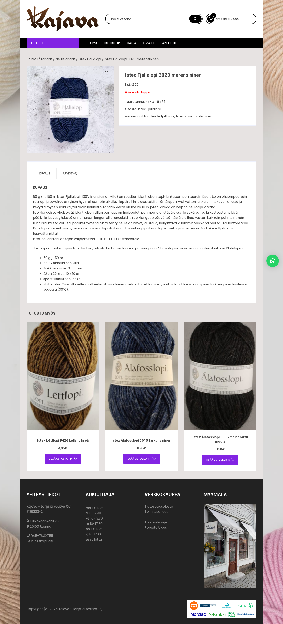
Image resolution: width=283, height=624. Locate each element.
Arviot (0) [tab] (70, 173)
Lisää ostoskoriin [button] (61, 458)
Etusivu (91, 43)
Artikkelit (169, 43)
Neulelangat (65, 59)
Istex (180, 116)
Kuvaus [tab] (44, 173)
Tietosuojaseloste (159, 506)
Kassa (131, 43)
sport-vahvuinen (198, 116)
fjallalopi (167, 116)
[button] (106, 73)
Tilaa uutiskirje (156, 522)
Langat (46, 59)
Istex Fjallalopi (90, 59)
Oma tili (149, 43)
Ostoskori (112, 43)
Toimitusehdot (156, 511)
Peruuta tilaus (156, 527)
